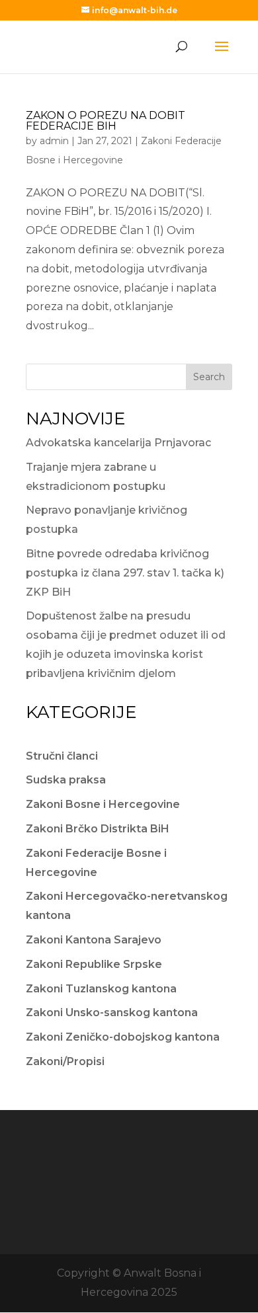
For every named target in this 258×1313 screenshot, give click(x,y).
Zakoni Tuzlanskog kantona (101, 988)
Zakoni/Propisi (65, 1061)
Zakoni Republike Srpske (94, 964)
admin (54, 141)
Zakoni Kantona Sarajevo (93, 940)
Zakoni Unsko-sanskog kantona (112, 1012)
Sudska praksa (66, 780)
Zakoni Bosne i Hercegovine (103, 804)
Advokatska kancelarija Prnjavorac (118, 442)
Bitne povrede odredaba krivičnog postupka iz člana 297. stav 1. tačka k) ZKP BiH (125, 572)
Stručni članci (62, 756)
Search (209, 377)
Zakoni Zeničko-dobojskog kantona (123, 1037)
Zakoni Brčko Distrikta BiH (97, 828)
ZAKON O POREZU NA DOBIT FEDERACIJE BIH (105, 120)
